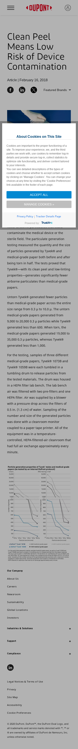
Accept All (39, 195)
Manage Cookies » (39, 204)
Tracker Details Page (48, 216)
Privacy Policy (25, 216)
